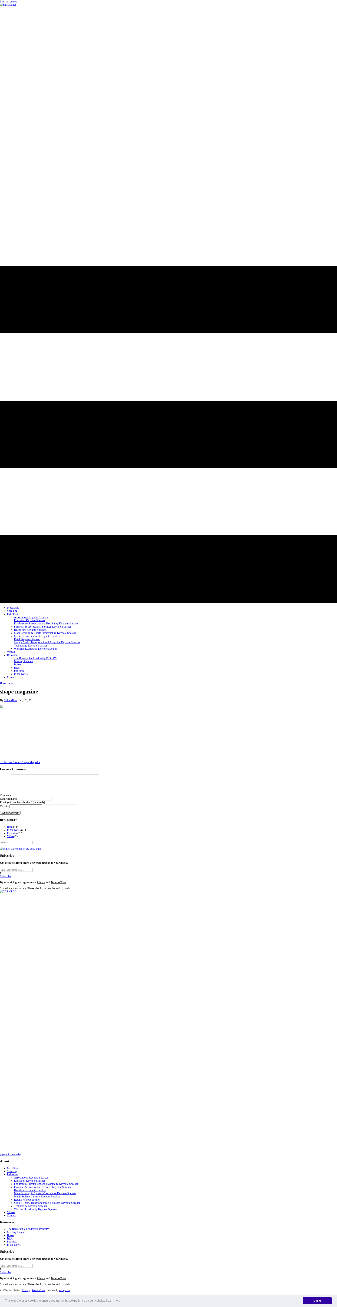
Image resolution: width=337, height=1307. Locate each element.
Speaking (12, 1171)
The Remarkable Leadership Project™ (28, 1228)
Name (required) (9, 798)
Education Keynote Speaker (29, 1180)
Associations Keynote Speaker (31, 1177)
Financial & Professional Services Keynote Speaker (42, 1187)
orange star (64, 1290)
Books (10, 1235)
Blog (9, 826)
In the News (14, 829)
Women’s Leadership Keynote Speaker (35, 1209)
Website (4, 806)
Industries (12, 1174)
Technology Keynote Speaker (30, 1205)
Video (10, 836)
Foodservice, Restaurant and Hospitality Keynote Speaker (46, 1183)
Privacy (41, 882)
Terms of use (38, 1290)
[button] (5, 876)
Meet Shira (13, 1168)
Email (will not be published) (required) (22, 802)
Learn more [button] (113, 1300)
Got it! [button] (317, 1300)
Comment (5, 795)
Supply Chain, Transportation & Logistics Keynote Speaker (47, 1202)
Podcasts (12, 833)
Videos (11, 1212)
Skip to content (8, 1)
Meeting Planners (16, 1232)
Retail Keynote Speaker (27, 1199)
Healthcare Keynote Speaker (30, 1190)
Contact (11, 1215)
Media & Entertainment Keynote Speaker (37, 1196)
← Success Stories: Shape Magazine (20, 762)
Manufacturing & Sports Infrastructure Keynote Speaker (45, 1193)
